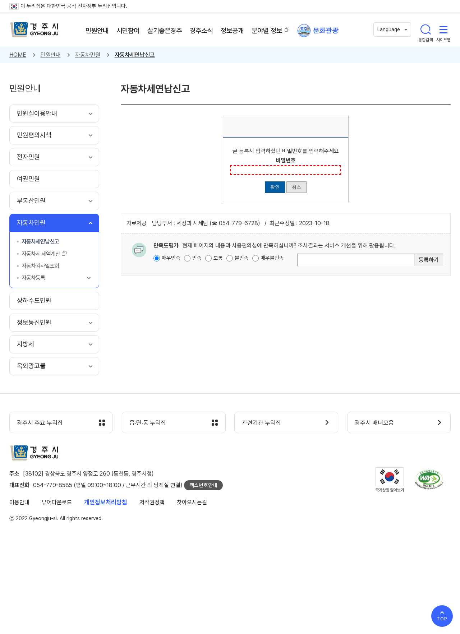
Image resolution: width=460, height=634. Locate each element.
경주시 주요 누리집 (40, 422)
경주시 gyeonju (34, 30)
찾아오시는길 (192, 502)
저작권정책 (152, 502)
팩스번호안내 (203, 485)
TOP (442, 618)
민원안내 (51, 54)
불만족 (242, 258)
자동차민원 (87, 54)
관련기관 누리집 (261, 422)
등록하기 (429, 259)
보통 (218, 258)
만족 (197, 258)
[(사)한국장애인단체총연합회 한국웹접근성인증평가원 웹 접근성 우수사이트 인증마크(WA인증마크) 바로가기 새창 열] (429, 479)
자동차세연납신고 (135, 54)
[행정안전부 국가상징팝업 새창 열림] (389, 479)
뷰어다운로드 (57, 502)
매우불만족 (272, 258)
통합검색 (425, 29)
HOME (17, 54)
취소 (296, 187)
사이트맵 (443, 29)
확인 (275, 187)
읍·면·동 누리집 (147, 422)
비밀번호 (286, 160)
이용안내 (19, 502)
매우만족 (171, 258)
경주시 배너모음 (374, 422)
